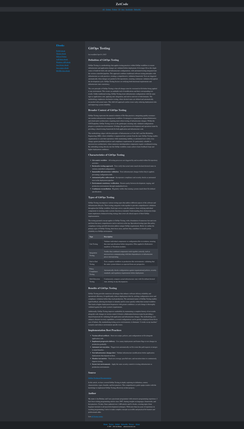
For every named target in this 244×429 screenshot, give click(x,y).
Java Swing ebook (62, 65)
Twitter (111, 424)
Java (122, 9)
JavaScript (129, 9)
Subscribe (137, 9)
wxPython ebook (62, 59)
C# (119, 9)
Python (114, 9)
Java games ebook (62, 68)
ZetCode (122, 3)
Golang (108, 9)
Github (117, 424)
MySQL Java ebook (63, 71)
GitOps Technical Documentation (99, 378)
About (137, 424)
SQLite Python (61, 56)
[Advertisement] (122, 26)
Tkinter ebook (61, 53)
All (103, 9)
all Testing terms (97, 416)
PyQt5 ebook (60, 51)
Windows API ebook (63, 62)
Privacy (131, 424)
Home (106, 424)
